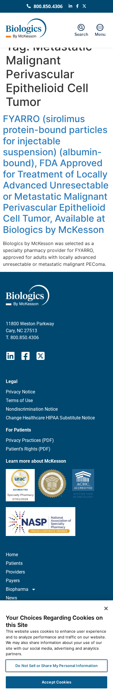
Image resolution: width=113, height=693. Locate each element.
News (11, 598)
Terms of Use (19, 400)
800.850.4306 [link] (24, 337)
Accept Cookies (56, 682)
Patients (14, 563)
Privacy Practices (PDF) (30, 440)
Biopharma (17, 589)
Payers (13, 580)
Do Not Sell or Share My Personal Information (56, 665)
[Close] (106, 608)
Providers (15, 572)
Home (12, 554)
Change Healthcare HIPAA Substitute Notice (50, 418)
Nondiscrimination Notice (32, 409)
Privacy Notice (20, 392)
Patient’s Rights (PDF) (28, 449)
